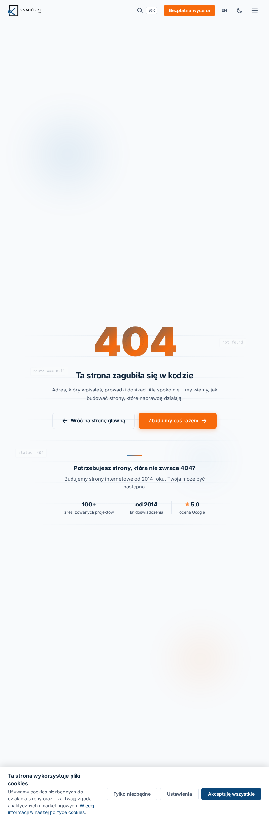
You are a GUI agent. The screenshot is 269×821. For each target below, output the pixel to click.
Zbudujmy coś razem (173, 420)
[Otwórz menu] (254, 10)
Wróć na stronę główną (98, 420)
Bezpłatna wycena (189, 10)
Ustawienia (179, 794)
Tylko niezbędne (132, 794)
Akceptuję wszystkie (231, 794)
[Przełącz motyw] (239, 10)
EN (224, 10)
